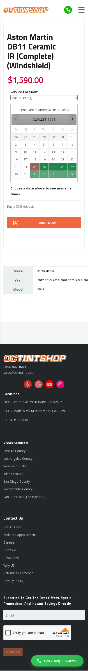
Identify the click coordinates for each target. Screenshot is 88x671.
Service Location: (24, 92)
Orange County (14, 451)
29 (72, 167)
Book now (47, 223)
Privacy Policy (13, 581)
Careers (9, 542)
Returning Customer (18, 573)
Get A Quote (12, 527)
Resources (11, 558)
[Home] (26, 9)
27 (53, 167)
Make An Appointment (19, 535)
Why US (9, 565)
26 (44, 167)
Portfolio (9, 550)
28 (62, 167)
